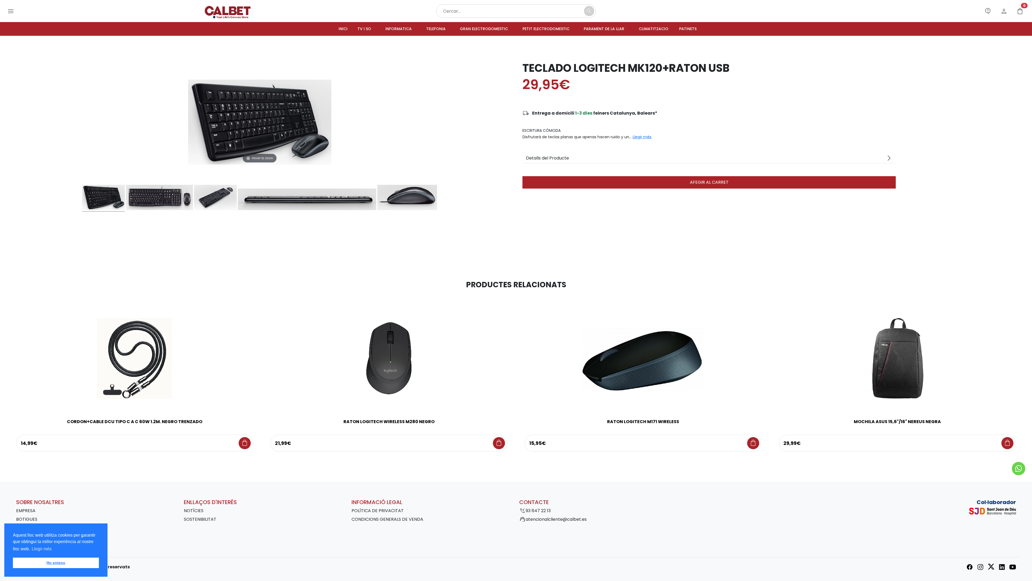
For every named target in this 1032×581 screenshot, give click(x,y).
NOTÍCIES (193, 511)
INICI (328, 29)
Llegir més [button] (42, 549)
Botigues (26, 520)
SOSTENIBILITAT (200, 520)
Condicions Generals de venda (387, 520)
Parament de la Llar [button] (611, 29)
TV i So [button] (350, 29)
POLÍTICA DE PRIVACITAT (378, 511)
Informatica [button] (387, 29)
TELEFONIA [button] (427, 29)
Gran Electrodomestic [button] (479, 29)
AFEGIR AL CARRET (709, 183)
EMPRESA (25, 511)
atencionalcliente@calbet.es (556, 520)
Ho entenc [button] (55, 563)
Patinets (702, 29)
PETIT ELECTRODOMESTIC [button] (547, 29)
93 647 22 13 (538, 511)
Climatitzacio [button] (664, 29)
